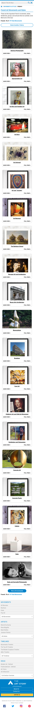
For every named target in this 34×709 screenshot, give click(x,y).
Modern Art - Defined (7, 664)
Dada (2, 610)
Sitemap (21, 702)
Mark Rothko (4, 630)
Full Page (27, 53)
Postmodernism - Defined (8, 667)
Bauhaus (3, 608)
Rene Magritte (5, 627)
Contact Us (16, 691)
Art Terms (3, 669)
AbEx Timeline (5, 652)
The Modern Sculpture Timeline (10, 649)
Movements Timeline (7, 644)
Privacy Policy (14, 702)
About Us (16, 689)
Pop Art (3, 613)
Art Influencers (5, 672)
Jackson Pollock (5, 632)
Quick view (7, 53)
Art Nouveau (4, 605)
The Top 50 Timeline (7, 647)
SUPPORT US (17, 694)
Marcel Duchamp (6, 625)
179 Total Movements (15, 21)
